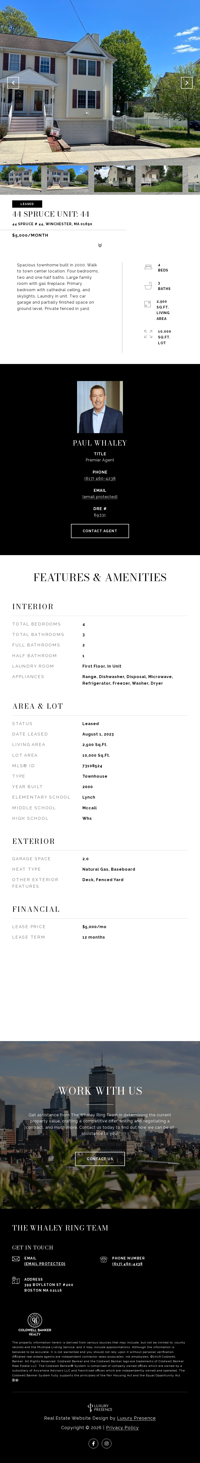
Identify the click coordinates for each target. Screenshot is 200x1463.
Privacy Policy (122, 1427)
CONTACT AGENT (100, 531)
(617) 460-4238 (100, 478)
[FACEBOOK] (93, 1443)
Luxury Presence (136, 1418)
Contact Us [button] (100, 1159)
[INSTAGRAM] (106, 1443)
